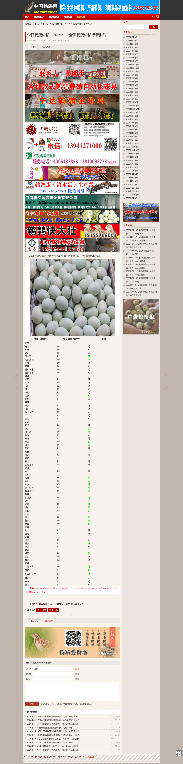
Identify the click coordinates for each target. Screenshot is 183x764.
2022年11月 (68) (132, 191)
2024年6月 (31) (132, 126)
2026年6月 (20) (132, 44)
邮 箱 (28, 674)
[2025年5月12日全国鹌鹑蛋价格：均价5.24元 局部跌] (14, 382)
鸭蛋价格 (80, 17)
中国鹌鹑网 (40, 7)
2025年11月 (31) (132, 68)
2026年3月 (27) (132, 54)
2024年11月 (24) (132, 109)
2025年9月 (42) (132, 75)
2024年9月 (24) (132, 116)
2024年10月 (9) (132, 112)
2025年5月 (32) (132, 89)
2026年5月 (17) (132, 47)
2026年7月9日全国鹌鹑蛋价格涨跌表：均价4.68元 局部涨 (52, 746)
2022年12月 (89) (132, 188)
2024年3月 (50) (132, 136)
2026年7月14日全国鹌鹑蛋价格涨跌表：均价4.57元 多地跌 (53, 731)
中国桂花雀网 (46, 757)
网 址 (28, 679)
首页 (27, 17)
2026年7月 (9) (131, 41)
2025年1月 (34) (132, 102)
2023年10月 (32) (132, 154)
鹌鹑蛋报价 (39, 17)
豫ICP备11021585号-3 (79, 757)
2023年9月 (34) (132, 157)
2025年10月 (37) (132, 71)
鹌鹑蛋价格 (54, 17)
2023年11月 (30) (132, 150)
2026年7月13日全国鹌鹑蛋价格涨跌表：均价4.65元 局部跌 (53, 735)
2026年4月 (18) (132, 51)
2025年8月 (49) (132, 78)
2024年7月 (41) (132, 123)
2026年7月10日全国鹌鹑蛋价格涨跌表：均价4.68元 (50, 742)
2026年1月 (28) (132, 61)
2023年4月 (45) (132, 174)
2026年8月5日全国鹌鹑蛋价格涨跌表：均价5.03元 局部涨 (52, 724)
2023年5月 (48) (132, 171)
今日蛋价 (41, 610)
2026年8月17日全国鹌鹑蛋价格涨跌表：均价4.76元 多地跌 (53, 720)
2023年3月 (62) (132, 178)
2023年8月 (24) (132, 160)
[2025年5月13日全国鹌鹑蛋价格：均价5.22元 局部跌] (168, 382)
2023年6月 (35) (132, 167)
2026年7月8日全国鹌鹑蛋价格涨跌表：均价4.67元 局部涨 (52, 750)
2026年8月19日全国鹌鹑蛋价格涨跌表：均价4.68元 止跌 (52, 716)
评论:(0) (34, 621)
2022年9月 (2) (131, 198)
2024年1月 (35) (132, 143)
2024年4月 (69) (132, 133)
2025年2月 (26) (132, 99)
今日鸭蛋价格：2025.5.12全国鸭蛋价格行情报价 (66, 35)
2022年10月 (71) (132, 195)
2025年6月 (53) (132, 85)
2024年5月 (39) (132, 130)
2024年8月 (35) (132, 119)
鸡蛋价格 (68, 17)
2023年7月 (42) (132, 164)
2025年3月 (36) (132, 95)
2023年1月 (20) (132, 184)
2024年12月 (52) (132, 106)
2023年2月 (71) (132, 181)
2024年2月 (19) (132, 140)
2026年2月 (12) (132, 58)
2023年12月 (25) (132, 147)
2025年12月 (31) (132, 65)
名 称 (28, 669)
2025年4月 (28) (132, 92)
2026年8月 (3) (131, 37)
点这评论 (46, 47)
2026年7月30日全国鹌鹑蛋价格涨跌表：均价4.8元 (49, 727)
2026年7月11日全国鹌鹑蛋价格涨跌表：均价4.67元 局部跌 (53, 739)
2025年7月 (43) (132, 82)
